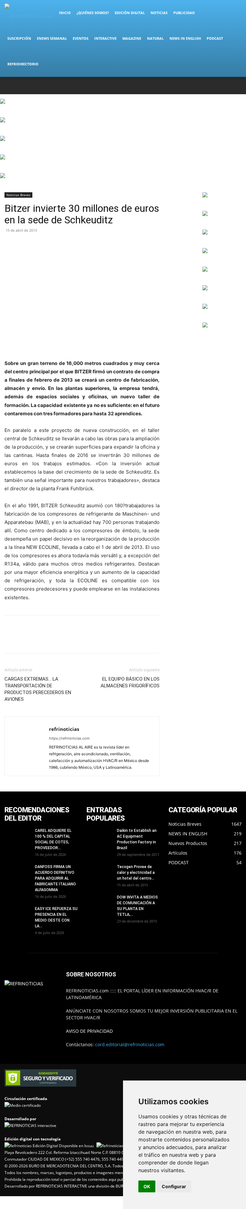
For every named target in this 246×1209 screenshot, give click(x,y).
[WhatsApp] (226, 85)
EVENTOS (80, 38)
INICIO (65, 12)
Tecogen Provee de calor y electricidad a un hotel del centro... (136, 873)
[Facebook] (194, 85)
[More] (40, 244)
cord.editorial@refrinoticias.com (129, 1044)
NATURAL (155, 38)
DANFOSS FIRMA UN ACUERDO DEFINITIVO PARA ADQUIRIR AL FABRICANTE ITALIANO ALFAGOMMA (55, 878)
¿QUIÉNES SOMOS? (93, 12)
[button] (234, 13)
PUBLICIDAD (184, 12)
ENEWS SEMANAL (52, 38)
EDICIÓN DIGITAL (130, 12)
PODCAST (215, 38)
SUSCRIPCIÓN (19, 38)
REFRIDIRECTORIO (22, 64)
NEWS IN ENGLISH (185, 38)
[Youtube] (237, 85)
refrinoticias (64, 729)
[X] (215, 85)
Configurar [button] (174, 1186)
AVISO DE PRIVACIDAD (89, 1031)
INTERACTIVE (105, 38)
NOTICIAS (159, 12)
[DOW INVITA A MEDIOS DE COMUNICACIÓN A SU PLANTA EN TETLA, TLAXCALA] (99, 903)
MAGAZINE (131, 38)
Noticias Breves (18, 195)
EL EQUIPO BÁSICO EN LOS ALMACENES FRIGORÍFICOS (130, 682)
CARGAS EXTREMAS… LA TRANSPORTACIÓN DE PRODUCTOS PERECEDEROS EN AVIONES (37, 689)
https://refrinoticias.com (69, 738)
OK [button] (147, 1186)
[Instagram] (205, 85)
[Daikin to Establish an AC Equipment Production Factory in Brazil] (99, 837)
